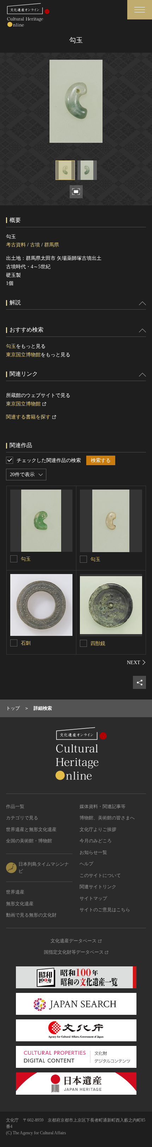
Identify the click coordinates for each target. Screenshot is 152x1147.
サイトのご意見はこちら (105, 909)
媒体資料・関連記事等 (102, 806)
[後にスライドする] (136, 662)
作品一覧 (15, 806)
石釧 (26, 643)
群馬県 (51, 244)
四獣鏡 (97, 643)
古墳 (35, 244)
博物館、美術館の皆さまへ (107, 817)
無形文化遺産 (20, 903)
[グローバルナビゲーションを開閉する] (139, 9)
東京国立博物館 (23, 354)
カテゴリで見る (22, 817)
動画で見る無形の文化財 (31, 915)
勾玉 (11, 346)
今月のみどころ (96, 840)
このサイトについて (100, 875)
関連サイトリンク (98, 886)
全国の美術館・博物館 (29, 840)
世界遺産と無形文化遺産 (31, 829)
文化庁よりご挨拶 (98, 829)
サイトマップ (93, 898)
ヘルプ (86, 863)
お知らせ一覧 (93, 852)
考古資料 (16, 244)
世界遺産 (15, 892)
